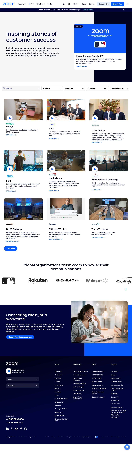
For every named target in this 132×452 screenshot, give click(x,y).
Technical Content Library (117, 389)
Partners (57, 388)
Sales (94, 364)
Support (91, 4)
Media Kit (58, 405)
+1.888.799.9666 (15, 419)
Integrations (59, 385)
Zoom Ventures (60, 416)
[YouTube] (16, 428)
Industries (69, 88)
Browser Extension (79, 383)
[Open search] (64, 4)
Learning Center (116, 382)
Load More (12, 248)
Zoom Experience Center (98, 393)
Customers (58, 375)
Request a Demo (97, 385)
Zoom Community (117, 385)
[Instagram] (25, 428)
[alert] (66, 10)
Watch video (81, 66)
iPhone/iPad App (78, 390)
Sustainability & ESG (61, 399)
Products (21, 4)
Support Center (116, 378)
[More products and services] (127, 4)
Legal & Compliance (87, 437)
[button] (127, 447)
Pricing (50, 4)
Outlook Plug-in (78, 387)
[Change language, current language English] (69, 4)
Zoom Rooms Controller (77, 379)
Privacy (53, 437)
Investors (58, 392)
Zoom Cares (59, 402)
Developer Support (117, 407)
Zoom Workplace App (80, 371)
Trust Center (61, 437)
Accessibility (115, 400)
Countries (91, 88)
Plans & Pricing (97, 382)
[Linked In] (7, 428)
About (57, 364)
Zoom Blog (58, 371)
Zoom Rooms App (79, 375)
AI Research (59, 412)
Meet (75, 4)
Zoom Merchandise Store (61, 420)
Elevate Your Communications (20, 337)
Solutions (40, 4)
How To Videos (115, 404)
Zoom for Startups (98, 397)
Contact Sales (103, 4)
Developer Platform (61, 409)
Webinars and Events (99, 388)
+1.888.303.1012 (14, 422)
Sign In (83, 4)
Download (77, 364)
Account (113, 375)
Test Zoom (114, 371)
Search (9, 88)
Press (56, 395)
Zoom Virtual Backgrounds (77, 398)
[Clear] (38, 88)
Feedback (114, 394)
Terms (47, 437)
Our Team (58, 378)
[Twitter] (12, 428)
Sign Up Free (117, 4)
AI (31, 4)
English (10, 379)
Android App (77, 394)
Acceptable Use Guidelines (73, 437)
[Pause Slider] (125, 288)
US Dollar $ (11, 385)
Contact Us (114, 397)
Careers (57, 382)
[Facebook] (21, 428)
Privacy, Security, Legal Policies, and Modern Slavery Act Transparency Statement (118, 414)
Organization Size (116, 88)
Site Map (124, 437)
